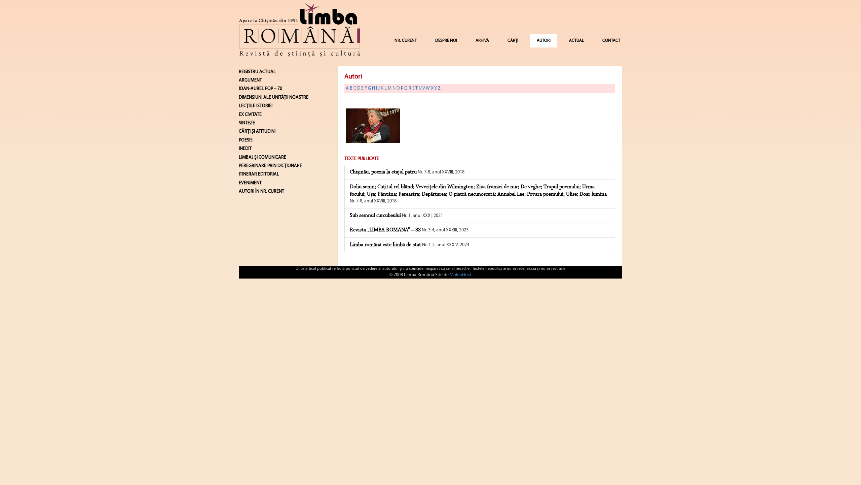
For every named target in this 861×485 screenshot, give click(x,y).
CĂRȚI (513, 40)
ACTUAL (576, 40)
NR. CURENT (406, 40)
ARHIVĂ (482, 40)
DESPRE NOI (446, 40)
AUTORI (544, 40)
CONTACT (611, 40)
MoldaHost (461, 275)
